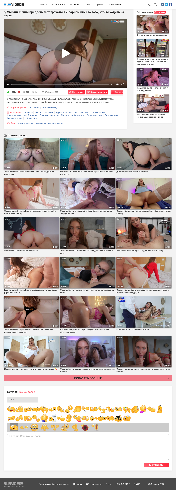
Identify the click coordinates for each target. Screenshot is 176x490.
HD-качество (31, 118)
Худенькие (48, 112)
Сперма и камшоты (16, 115)
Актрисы (74, 4)
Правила (77, 484)
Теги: (13, 123)
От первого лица (94, 115)
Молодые (28, 112)
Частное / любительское (72, 115)
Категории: (15, 112)
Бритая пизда (111, 115)
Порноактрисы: (18, 107)
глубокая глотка (25, 123)
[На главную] (13, 4)
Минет (38, 112)
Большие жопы (100, 112)
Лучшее (99, 4)
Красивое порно (15, 118)
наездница (41, 123)
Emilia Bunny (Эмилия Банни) (43, 107)
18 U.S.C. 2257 (123, 484)
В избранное (115, 4)
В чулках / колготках (49, 115)
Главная (43, 4)
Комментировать (99, 92)
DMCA (137, 484)
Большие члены (82, 112)
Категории (57, 4)
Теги (88, 4)
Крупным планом (64, 112)
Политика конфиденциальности (54, 484)
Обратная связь (93, 484)
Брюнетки (32, 115)
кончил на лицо (55, 123)
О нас (108, 484)
